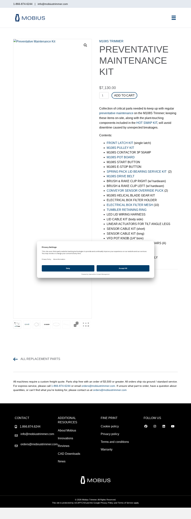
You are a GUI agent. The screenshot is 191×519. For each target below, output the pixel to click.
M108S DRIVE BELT (120, 176)
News (61, 461)
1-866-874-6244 (23, 3)
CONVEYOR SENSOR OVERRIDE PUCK (135, 190)
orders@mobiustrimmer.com (110, 389)
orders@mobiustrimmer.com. (99, 385)
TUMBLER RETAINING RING (126, 209)
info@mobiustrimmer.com (53, 3)
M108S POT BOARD (121, 157)
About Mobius (67, 430)
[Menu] (174, 18)
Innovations (65, 438)
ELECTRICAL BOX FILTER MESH (130, 205)
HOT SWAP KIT (146, 122)
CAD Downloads (69, 453)
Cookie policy (110, 426)
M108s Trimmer (111, 41)
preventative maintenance (116, 113)
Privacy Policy (107, 503)
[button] (85, 45)
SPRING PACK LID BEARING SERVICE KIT (137, 171)
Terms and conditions (115, 441)
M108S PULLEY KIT (120, 147)
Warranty (106, 449)
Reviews (63, 445)
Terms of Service (125, 503)
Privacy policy (110, 434)
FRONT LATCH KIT (120, 143)
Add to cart (124, 95)
